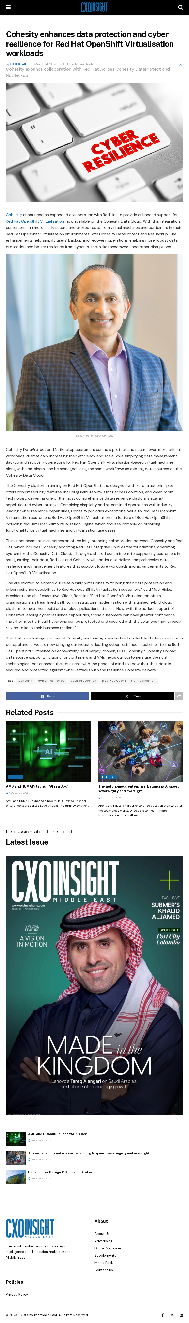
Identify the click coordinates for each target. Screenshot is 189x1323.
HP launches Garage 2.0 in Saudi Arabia (60, 1172)
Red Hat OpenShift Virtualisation (35, 221)
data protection (83, 681)
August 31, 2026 (18, 792)
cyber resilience (51, 681)
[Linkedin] (181, 1315)
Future (68, 64)
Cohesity (14, 214)
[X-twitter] (172, 1315)
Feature (108, 777)
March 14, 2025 (45, 64)
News (79, 64)
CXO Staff (18, 64)
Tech (89, 64)
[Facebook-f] (162, 1315)
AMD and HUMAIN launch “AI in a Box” (37, 786)
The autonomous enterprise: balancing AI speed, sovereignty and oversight (88, 1153)
